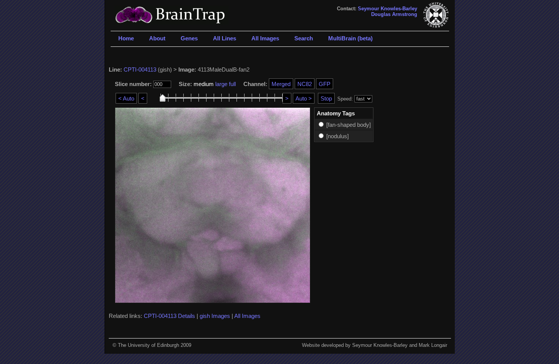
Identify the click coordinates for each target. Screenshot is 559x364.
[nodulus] (337, 136)
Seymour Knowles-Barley (387, 8)
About (157, 38)
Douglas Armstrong (394, 14)
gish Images (215, 316)
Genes (189, 38)
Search (303, 38)
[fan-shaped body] (348, 124)
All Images (265, 38)
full (232, 84)
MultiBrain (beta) (350, 38)
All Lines (224, 38)
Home (126, 38)
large (221, 84)
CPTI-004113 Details (169, 316)
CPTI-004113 (140, 69)
